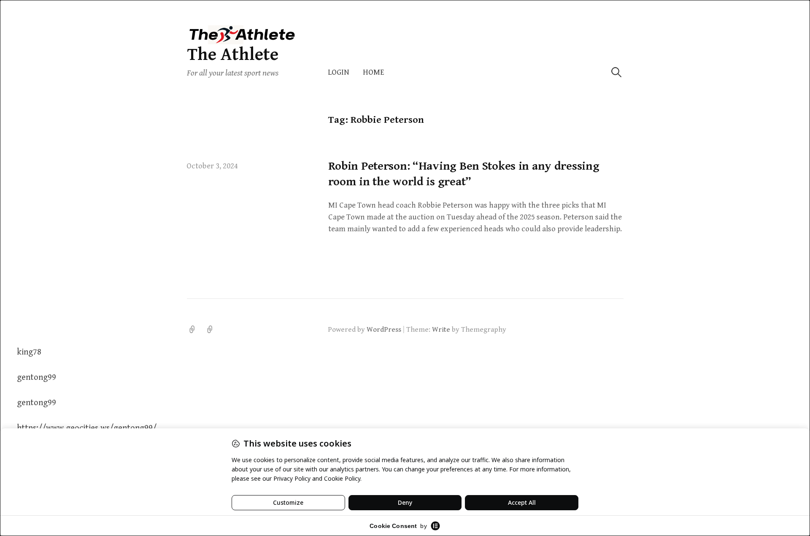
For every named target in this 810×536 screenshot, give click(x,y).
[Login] (192, 329)
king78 (29, 352)
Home (373, 72)
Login (338, 72)
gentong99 (36, 377)
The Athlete (232, 54)
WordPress (384, 329)
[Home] (210, 329)
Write (441, 329)
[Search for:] (616, 72)
